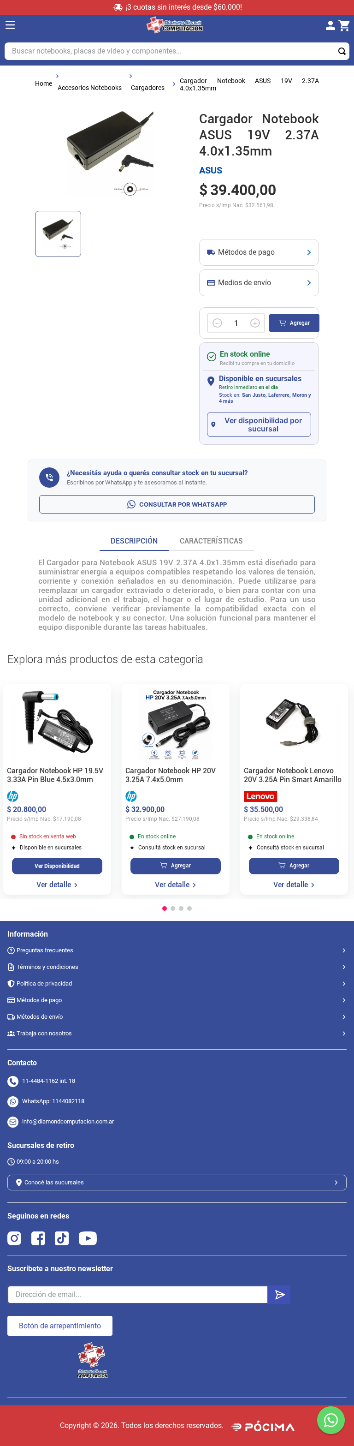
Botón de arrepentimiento (60, 1325)
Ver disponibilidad (57, 866)
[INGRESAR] (333, 26)
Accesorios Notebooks (90, 87)
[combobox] (177, 51)
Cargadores (148, 87)
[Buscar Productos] (343, 51)
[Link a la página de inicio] (43, 83)
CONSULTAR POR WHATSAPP (183, 504)
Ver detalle (53, 885)
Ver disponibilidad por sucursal (263, 424)
